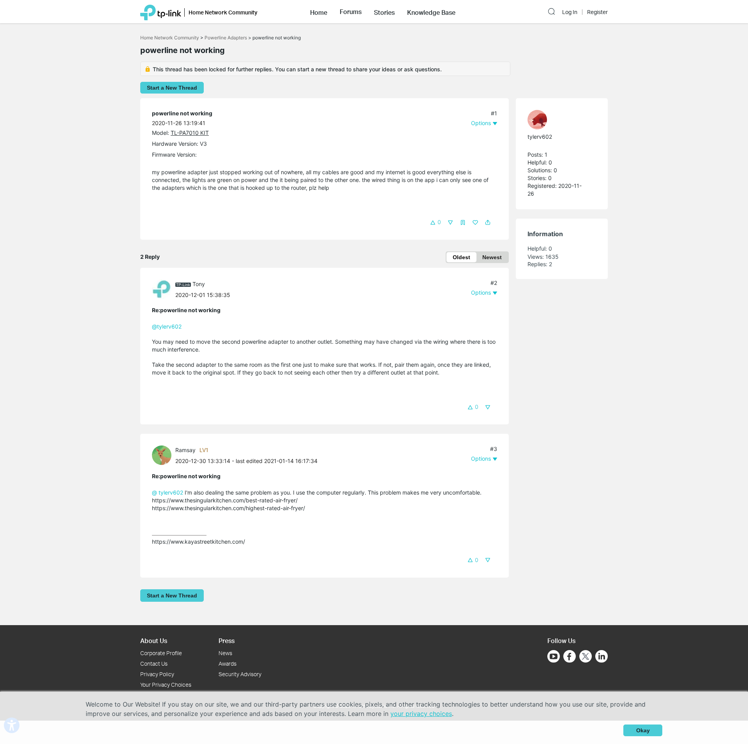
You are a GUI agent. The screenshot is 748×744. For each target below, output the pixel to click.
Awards (227, 663)
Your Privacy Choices (165, 684)
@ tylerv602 (167, 492)
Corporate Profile (161, 653)
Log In (569, 12)
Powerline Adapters (226, 38)
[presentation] (161, 289)
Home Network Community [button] (223, 12)
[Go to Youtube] (553, 656)
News (225, 653)
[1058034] (163, 454)
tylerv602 (539, 136)
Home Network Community (169, 38)
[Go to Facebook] (569, 656)
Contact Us (154, 663)
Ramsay (185, 450)
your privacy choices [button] (421, 713)
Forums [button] (351, 12)
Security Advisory (240, 674)
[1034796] (557, 119)
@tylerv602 (167, 326)
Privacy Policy (157, 674)
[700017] (163, 288)
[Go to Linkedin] (601, 656)
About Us (153, 640)
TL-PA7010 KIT (190, 132)
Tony (198, 284)
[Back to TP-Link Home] (160, 12)
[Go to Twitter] (585, 657)
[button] (318, 11)
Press (227, 640)
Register (597, 12)
